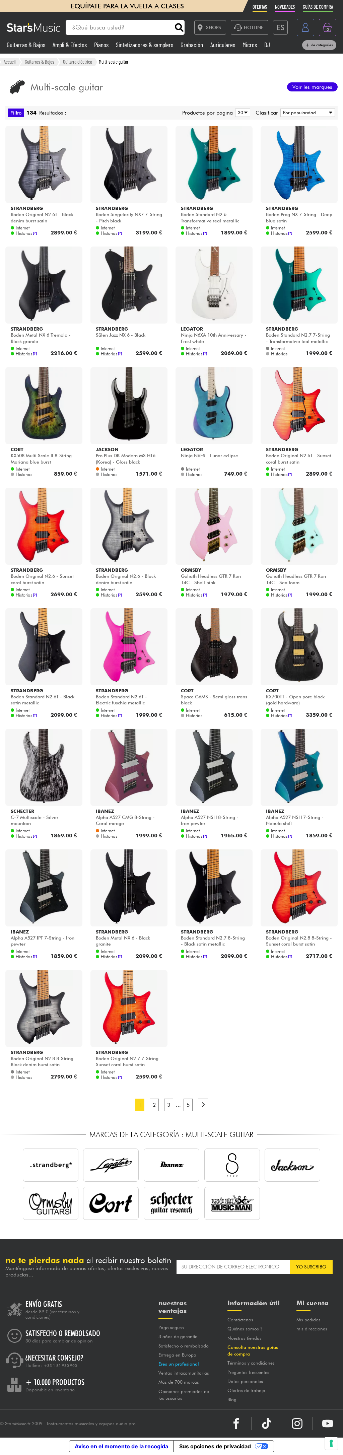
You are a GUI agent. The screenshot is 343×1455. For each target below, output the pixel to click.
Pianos (102, 45)
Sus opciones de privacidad (215, 1446)
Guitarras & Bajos (27, 45)
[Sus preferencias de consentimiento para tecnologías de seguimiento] (331, 1443)
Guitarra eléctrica (77, 62)
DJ (267, 45)
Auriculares (223, 45)
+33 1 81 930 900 (60, 1365)
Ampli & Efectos (70, 45)
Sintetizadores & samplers (145, 45)
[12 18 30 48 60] (241, 113)
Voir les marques (312, 87)
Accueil (10, 62)
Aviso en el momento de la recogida (121, 1446)
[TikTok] (267, 1423)
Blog (231, 1399)
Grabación (192, 45)
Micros (250, 45)
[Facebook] (236, 1423)
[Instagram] (297, 1423)
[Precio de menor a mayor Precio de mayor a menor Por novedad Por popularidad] (306, 113)
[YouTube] (328, 1423)
